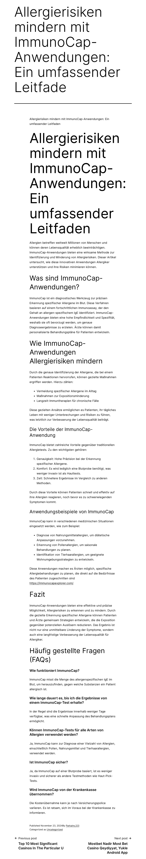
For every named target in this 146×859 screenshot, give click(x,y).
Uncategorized (55, 829)
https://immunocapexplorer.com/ (51, 583)
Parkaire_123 (72, 825)
